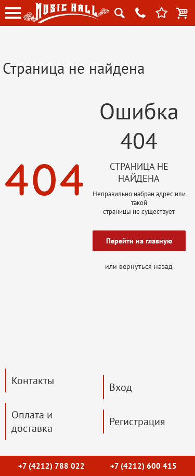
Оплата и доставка (32, 421)
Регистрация (137, 421)
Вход (120, 387)
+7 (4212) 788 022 (51, 466)
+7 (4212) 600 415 (143, 466)
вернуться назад (146, 266)
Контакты (32, 380)
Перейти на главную (139, 241)
